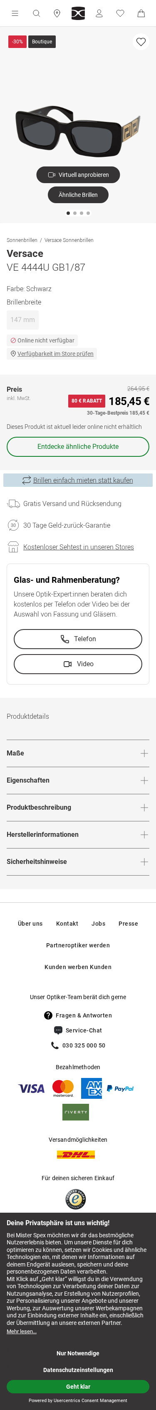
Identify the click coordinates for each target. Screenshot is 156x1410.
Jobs (98, 923)
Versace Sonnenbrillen (69, 240)
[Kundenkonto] (99, 13)
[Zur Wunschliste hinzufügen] (141, 41)
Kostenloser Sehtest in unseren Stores (78, 546)
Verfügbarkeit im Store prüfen (55, 353)
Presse (128, 923)
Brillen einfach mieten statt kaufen (83, 480)
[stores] (57, 13)
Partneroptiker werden (78, 945)
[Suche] (36, 13)
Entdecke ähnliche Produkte (78, 447)
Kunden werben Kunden (78, 967)
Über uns (30, 923)
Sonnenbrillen (22, 240)
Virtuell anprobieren (84, 174)
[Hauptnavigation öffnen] (15, 13)
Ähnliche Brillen (78, 194)
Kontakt (67, 923)
